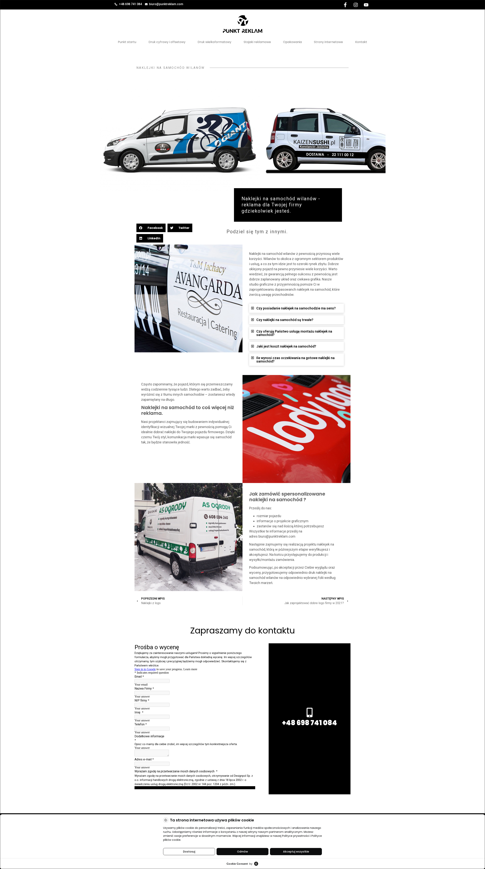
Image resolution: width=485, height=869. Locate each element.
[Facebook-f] (345, 4)
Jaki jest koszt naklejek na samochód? (286, 346)
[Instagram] (355, 4)
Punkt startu (127, 42)
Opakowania (292, 42)
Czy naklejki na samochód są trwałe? (284, 320)
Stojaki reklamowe (257, 42)
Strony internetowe (328, 42)
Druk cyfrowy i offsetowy (167, 42)
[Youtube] (366, 4)
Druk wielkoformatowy (214, 42)
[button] (151, 228)
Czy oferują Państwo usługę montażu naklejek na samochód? (294, 333)
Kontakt (361, 42)
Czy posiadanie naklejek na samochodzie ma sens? (296, 308)
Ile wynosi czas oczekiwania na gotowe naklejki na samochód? (295, 359)
